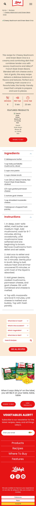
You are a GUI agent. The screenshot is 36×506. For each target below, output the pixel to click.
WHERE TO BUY (18, 140)
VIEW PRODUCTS (28, 404)
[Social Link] (12, 476)
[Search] (5, 4)
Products (18, 443)
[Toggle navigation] (30, 4)
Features (18, 459)
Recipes (11, 10)
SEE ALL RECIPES (18, 349)
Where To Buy (18, 454)
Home (4, 10)
